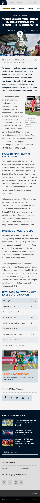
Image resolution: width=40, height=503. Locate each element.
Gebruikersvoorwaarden (10, 500)
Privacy (35, 500)
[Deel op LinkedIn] (17, 398)
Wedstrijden (24, 468)
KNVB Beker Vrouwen (20, 15)
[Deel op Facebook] (5, 398)
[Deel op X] (11, 398)
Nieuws (5, 468)
